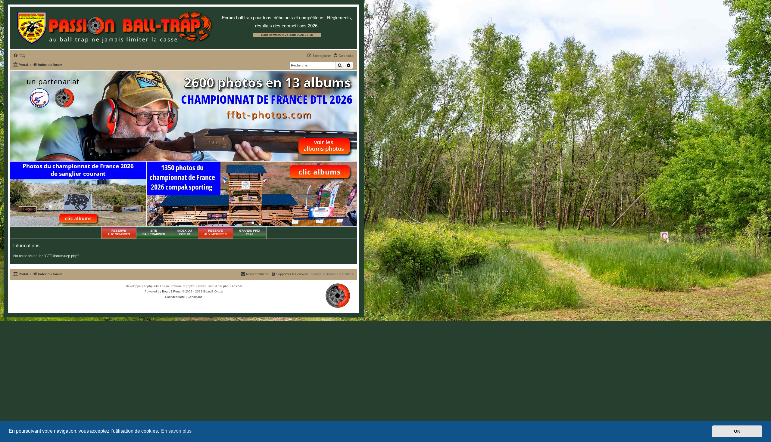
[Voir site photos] (183, 116)
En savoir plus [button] (176, 431)
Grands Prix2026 (249, 232)
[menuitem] (19, 55)
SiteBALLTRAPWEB (153, 232)
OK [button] (737, 431)
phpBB (152, 286)
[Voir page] (78, 194)
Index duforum (184, 232)
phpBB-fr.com (232, 286)
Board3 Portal (171, 291)
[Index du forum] (114, 28)
